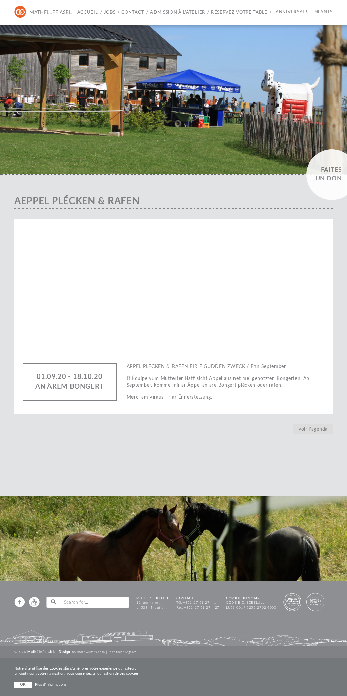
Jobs (110, 12)
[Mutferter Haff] (34, 12)
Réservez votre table (239, 12)
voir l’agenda (313, 429)
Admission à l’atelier (177, 12)
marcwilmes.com (91, 652)
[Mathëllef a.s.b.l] (20, 12)
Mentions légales (122, 652)
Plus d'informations (50, 685)
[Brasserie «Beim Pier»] (48, 12)
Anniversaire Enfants (304, 12)
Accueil (87, 12)
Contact (132, 12)
